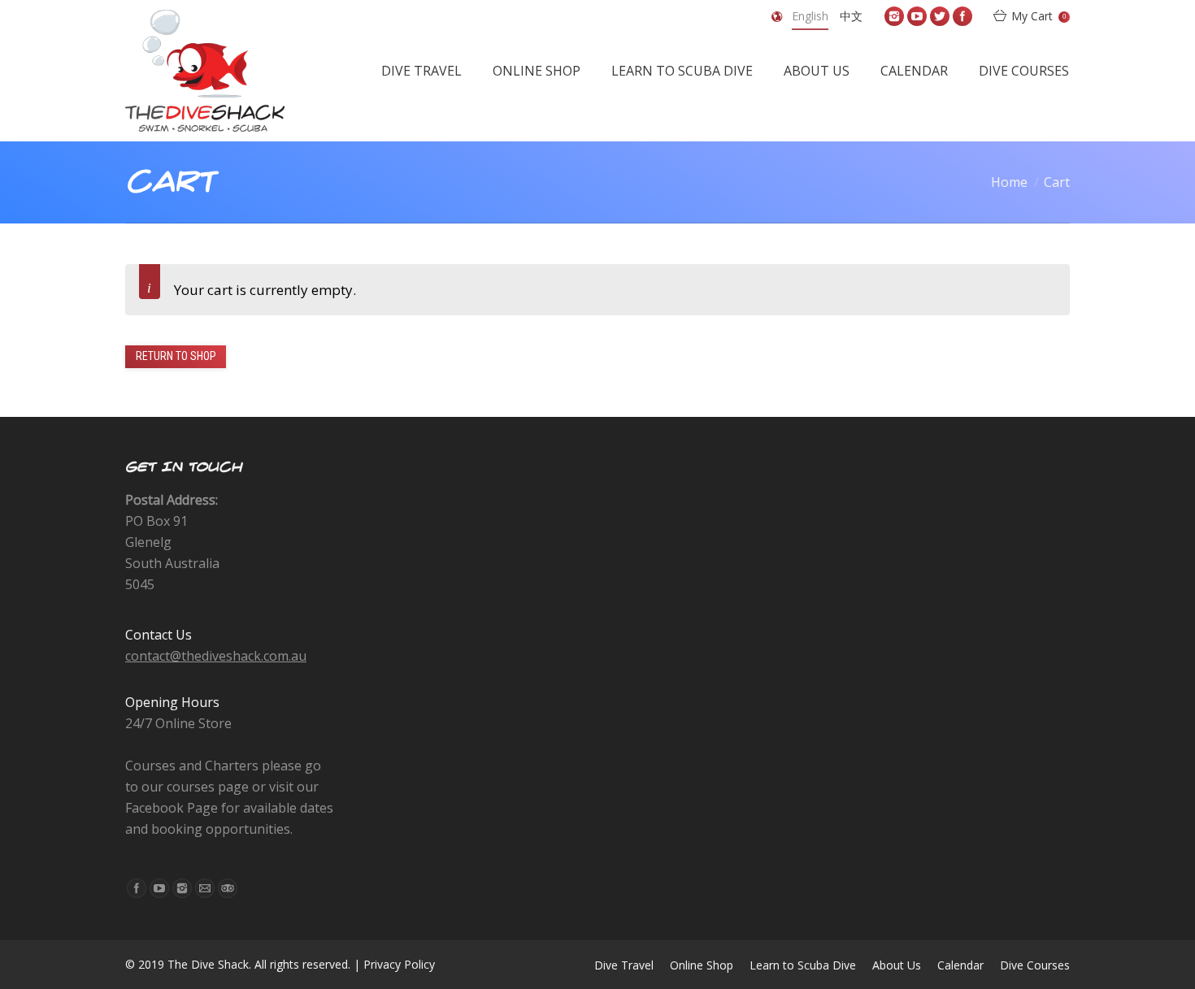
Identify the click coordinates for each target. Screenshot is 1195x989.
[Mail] (205, 888)
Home (1009, 182)
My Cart (1038, 16)
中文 (851, 16)
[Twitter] (939, 16)
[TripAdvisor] (227, 888)
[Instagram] (894, 16)
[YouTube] (917, 16)
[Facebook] (962, 16)
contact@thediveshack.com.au (215, 656)
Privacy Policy (399, 964)
